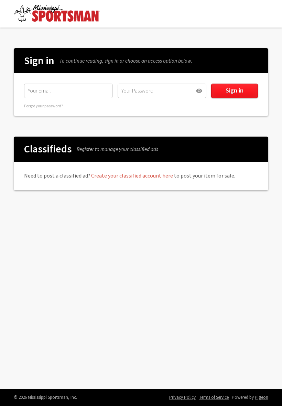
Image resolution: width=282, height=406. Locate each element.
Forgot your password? (43, 106)
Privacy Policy (182, 397)
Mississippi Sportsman (57, 14)
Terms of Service (214, 397)
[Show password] (199, 91)
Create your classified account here (132, 176)
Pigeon (261, 397)
